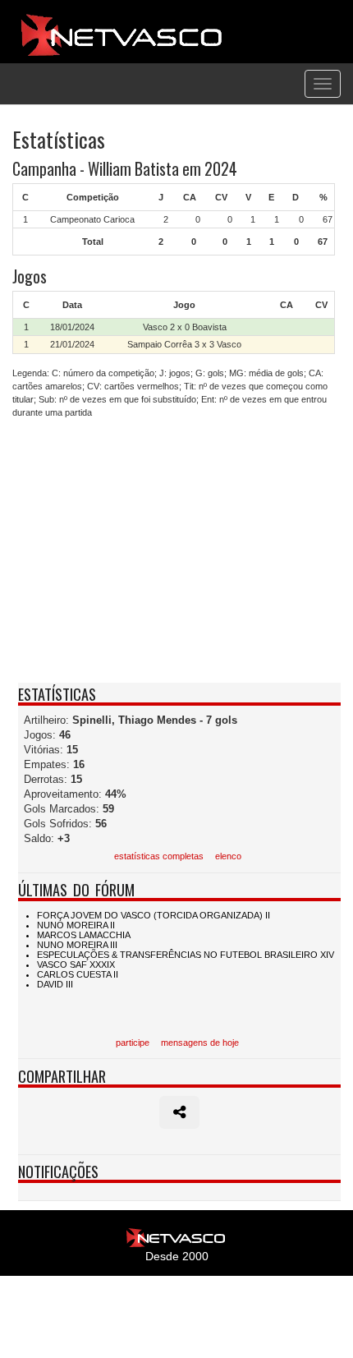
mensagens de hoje (200, 1042)
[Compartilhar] (179, 1112)
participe (132, 1042)
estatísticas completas (159, 856)
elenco (228, 856)
